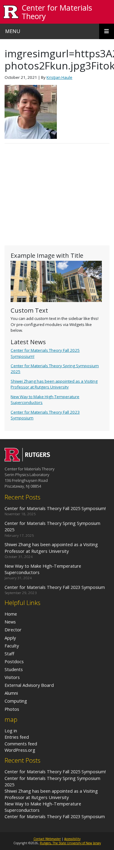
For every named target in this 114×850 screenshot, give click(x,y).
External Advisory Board (29, 685)
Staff (9, 653)
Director (13, 630)
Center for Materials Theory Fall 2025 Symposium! (55, 771)
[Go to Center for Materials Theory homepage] (27, 460)
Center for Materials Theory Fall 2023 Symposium (55, 816)
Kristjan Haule (59, 77)
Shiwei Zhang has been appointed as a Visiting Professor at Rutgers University (54, 384)
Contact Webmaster (47, 839)
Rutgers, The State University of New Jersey (70, 843)
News (10, 622)
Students (14, 669)
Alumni (11, 693)
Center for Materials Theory (57, 11)
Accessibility (72, 839)
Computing (16, 701)
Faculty (12, 646)
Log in (11, 730)
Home (11, 614)
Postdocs (14, 661)
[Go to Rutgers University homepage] (11, 12)
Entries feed (17, 737)
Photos (12, 709)
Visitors (12, 677)
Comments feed (21, 744)
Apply (10, 638)
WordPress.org (20, 750)
